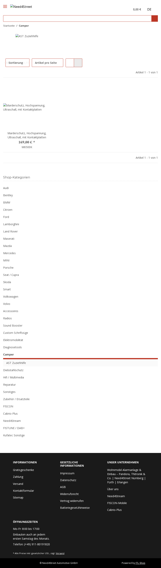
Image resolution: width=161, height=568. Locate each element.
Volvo (6, 304)
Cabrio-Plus (10, 413)
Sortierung (16, 63)
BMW (6, 202)
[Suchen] (154, 18)
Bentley (8, 195)
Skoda (7, 282)
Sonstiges (9, 392)
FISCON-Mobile (117, 503)
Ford (6, 217)
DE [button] (149, 9)
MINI (6, 260)
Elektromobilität (13, 340)
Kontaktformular (23, 490)
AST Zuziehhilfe (16, 363)
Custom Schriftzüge (15, 333)
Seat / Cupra (11, 275)
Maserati (8, 238)
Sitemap (18, 497)
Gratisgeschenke (23, 470)
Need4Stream (12, 421)
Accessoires (10, 311)
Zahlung (18, 477)
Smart (7, 289)
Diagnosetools (12, 347)
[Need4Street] (21, 6)
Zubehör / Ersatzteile (16, 399)
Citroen (7, 210)
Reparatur (9, 384)
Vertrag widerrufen (72, 501)
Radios (7, 318)
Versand (18, 484)
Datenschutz (68, 480)
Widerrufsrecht (69, 494)
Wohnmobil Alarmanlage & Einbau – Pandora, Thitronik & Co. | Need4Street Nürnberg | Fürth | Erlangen (126, 476)
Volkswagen (10, 296)
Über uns (113, 489)
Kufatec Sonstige (14, 435)
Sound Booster (12, 325)
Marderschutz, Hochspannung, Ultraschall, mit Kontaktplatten (26, 135)
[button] (119, 9)
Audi (6, 188)
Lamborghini (11, 224)
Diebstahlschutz (13, 370)
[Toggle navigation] (5, 3)
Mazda (7, 246)
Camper (8, 354)
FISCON (8, 406)
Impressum (67, 473)
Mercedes (9, 253)
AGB (63, 487)
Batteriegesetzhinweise (75, 507)
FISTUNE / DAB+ (14, 428)
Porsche (8, 267)
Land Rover (10, 231)
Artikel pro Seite (46, 63)
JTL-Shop (140, 563)
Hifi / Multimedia (13, 377)
